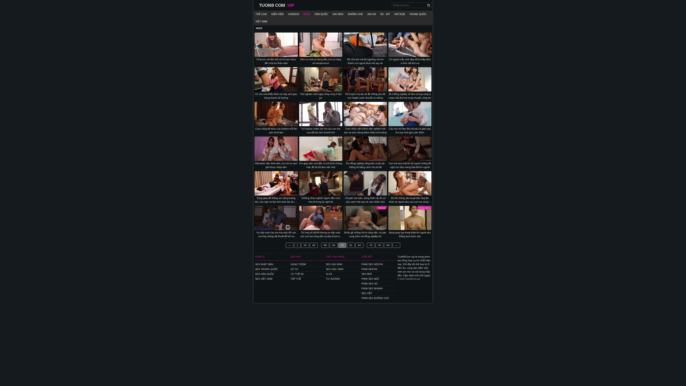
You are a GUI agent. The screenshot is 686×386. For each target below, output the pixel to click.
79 (379, 245)
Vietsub (399, 14)
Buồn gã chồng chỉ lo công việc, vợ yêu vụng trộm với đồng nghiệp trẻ (365, 234)
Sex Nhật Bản (264, 264)
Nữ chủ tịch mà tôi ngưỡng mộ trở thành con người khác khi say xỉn (365, 61)
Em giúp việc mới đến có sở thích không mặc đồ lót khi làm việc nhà (320, 165)
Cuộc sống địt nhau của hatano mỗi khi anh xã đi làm (276, 130)
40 (313, 245)
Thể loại (261, 14)
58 (325, 245)
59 (333, 245)
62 (359, 245)
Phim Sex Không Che (375, 298)
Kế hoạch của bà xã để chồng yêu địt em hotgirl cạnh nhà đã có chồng (365, 96)
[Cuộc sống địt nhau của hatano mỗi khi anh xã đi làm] (276, 114)
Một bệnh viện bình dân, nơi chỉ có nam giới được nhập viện (276, 165)
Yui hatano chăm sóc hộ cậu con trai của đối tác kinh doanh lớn (320, 130)
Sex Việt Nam (263, 278)
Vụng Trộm (298, 264)
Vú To (294, 269)
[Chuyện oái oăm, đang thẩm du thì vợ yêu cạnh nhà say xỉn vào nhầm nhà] (365, 183)
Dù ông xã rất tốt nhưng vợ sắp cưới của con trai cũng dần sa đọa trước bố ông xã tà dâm (320, 234)
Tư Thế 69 (297, 274)
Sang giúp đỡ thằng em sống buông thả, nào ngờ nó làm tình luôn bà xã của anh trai (276, 200)
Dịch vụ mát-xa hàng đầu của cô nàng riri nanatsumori (320, 61)
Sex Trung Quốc (266, 269)
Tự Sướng (333, 278)
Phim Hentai (369, 269)
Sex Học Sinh (335, 269)
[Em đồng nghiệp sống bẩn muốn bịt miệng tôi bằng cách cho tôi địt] (365, 149)
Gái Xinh (337, 14)
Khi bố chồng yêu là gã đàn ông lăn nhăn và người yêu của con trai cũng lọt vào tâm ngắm (410, 200)
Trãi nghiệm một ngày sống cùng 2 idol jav (321, 96)
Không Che (355, 14)
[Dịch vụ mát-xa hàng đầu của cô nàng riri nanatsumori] (320, 45)
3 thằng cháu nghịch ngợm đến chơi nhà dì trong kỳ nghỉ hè (320, 200)
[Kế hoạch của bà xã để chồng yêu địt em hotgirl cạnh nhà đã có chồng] (365, 79)
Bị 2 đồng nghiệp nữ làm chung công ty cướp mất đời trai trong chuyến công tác (409, 96)
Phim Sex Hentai (372, 264)
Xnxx (307, 14)
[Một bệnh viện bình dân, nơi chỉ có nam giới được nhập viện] (276, 149)
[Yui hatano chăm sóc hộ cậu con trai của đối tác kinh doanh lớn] (320, 114)
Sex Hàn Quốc (264, 274)
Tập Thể (295, 278)
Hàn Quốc (321, 14)
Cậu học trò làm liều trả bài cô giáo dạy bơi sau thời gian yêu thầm (410, 130)
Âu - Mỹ (385, 14)
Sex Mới (366, 274)
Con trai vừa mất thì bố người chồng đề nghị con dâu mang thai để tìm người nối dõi (410, 165)
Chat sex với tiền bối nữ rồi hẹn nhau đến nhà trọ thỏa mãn (276, 61)
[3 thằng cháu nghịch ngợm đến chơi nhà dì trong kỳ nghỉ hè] (320, 183)
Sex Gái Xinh (334, 264)
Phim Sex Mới (370, 278)
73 (370, 245)
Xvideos (293, 14)
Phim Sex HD (369, 283)
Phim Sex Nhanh (372, 288)
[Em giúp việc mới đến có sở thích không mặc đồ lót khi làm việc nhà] (320, 149)
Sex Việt (366, 293)
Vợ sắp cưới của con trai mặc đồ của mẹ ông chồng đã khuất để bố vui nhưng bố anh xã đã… (276, 234)
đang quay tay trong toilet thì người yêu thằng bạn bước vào (410, 234)
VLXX (329, 274)
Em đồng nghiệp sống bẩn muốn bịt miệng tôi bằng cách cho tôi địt (365, 165)
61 (350, 245)
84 (388, 245)
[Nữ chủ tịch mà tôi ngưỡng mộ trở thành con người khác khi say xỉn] (365, 45)
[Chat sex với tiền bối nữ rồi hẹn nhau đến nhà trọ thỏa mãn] (276, 45)
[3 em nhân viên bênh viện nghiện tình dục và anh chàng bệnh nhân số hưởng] (365, 114)
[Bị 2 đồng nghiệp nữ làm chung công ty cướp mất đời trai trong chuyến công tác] (410, 79)
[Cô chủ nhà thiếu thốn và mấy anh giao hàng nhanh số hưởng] (276, 79)
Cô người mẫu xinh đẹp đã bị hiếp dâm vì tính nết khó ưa (410, 61)
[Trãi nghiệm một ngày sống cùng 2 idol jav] (320, 79)
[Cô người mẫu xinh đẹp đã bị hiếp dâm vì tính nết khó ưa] (410, 45)
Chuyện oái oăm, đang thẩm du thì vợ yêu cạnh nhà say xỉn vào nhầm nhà (365, 200)
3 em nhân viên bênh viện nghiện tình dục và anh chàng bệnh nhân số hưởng (365, 130)
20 (305, 245)
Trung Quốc (417, 14)
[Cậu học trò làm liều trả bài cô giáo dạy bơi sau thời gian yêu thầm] (410, 114)
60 (342, 245)
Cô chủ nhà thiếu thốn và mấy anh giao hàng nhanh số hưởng (276, 96)
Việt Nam (261, 21)
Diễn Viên (277, 14)
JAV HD (371, 14)
